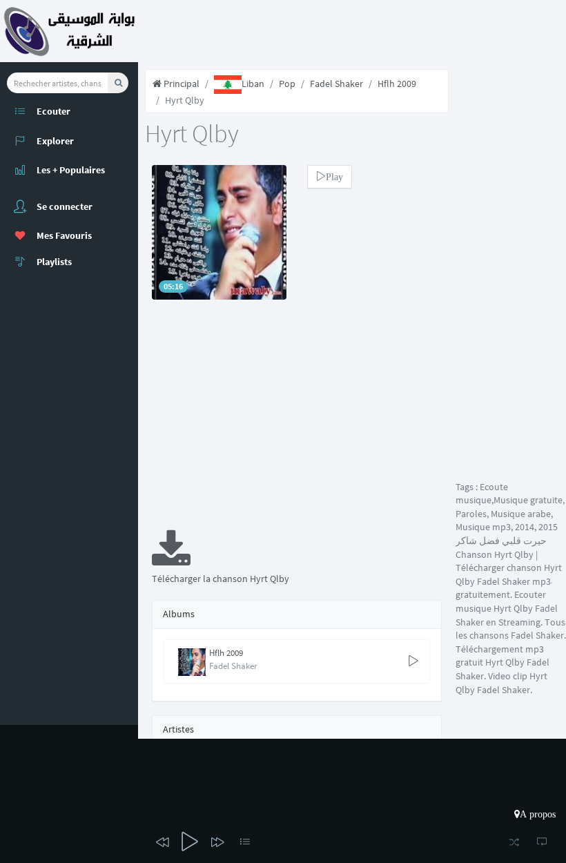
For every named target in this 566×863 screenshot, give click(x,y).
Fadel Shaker (336, 83)
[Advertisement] (297, 423)
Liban (253, 83)
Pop (287, 83)
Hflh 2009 (397, 83)
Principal (180, 83)
